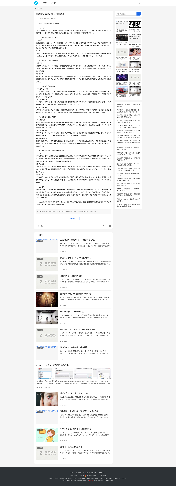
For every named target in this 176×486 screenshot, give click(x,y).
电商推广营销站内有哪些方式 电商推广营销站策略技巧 (135, 70)
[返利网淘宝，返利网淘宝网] (47, 281)
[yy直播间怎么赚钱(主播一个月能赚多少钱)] (47, 246)
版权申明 (93, 473)
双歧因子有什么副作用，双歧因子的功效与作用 (79, 411)
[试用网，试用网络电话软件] (47, 453)
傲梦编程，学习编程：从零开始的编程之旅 (77, 329)
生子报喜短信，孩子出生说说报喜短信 (75, 429)
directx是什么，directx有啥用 (72, 312)
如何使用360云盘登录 (134, 95)
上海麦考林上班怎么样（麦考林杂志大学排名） (135, 30)
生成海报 (40, 226)
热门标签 (85, 473)
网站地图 (78, 473)
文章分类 (53, 3)
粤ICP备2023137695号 (77, 475)
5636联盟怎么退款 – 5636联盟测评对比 (121, 58)
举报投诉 (101, 473)
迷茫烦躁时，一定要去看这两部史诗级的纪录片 (135, 83)
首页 (45, 3)
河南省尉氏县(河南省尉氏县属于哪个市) (121, 43)
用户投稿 (53, 18)
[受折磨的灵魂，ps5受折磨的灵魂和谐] (47, 299)
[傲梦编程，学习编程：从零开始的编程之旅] (47, 335)
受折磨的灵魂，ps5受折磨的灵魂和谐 (75, 294)
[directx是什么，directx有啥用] (47, 317)
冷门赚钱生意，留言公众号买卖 (122, 30)
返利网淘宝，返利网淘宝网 (71, 276)
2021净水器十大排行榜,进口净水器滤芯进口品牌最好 (121, 70)
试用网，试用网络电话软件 (71, 447)
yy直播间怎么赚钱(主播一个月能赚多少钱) (77, 240)
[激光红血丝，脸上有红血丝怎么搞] (47, 399)
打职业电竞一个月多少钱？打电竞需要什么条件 (135, 58)
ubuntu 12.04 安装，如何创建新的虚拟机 (53, 365)
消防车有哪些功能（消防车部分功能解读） (122, 95)
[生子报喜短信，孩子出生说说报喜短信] (47, 435)
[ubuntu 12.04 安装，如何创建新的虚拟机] (73, 373)
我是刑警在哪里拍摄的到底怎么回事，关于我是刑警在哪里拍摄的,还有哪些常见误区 (129, 142)
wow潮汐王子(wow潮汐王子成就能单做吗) (122, 83)
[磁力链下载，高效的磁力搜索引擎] (47, 353)
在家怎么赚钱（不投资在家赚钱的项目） (76, 258)
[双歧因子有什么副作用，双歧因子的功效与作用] (47, 417)
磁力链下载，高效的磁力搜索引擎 (74, 347)
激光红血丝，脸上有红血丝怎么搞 (74, 393)
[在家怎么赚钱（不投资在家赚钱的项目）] (47, 264)
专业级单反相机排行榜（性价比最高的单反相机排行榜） (135, 45)
